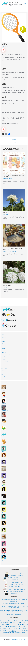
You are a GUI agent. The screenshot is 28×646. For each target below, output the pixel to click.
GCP (3, 339)
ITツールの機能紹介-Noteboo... (15, 575)
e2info (26, 621)
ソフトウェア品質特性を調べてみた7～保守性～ (13, 248)
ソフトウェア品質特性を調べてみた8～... (15, 580)
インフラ (23, 626)
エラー (22, 628)
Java (3, 346)
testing (9, 626)
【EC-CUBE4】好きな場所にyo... (15, 586)
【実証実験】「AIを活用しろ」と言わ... (15, 577)
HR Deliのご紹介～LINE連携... (15, 573)
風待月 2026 (7, 285)
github (15, 622)
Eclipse (8, 622)
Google (3, 341)
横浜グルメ (4, 376)
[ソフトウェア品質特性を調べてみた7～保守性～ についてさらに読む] (14, 235)
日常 (3, 46)
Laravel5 (11, 624)
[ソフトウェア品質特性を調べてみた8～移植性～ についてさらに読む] (14, 162)
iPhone (25, 622)
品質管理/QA (5, 178)
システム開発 (5, 361)
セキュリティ (5, 363)
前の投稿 (14, 139)
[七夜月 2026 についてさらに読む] (14, 199)
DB (22, 621)
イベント (19, 626)
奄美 (7, 632)
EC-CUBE (4, 337)
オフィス (24, 628)
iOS (2, 343)
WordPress (4, 352)
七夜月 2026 (7, 212)
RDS (27, 624)
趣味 (24, 632)
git (13, 622)
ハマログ (13, 2)
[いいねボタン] (3, 50)
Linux (15, 624)
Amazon (3, 621)
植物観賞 (12, 632)
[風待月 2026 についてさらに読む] (14, 272)
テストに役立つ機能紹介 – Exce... (15, 582)
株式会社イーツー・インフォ (18, 639)
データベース (14, 630)
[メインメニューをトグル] (25, 3)
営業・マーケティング (7, 370)
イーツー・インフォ (6, 354)
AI (0, 620)
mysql (19, 624)
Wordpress (14, 626)
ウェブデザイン (5, 357)
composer (20, 620)
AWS (3, 334)
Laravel (3, 348)
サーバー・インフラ (6, 359)
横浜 (3, 374)
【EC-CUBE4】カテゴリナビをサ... (15, 584)
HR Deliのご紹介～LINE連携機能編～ (14, 614)
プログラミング (20, 630)
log (16, 624)
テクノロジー (5, 365)
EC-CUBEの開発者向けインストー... (15, 591)
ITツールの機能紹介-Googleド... (15, 593)
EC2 (6, 622)
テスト (9, 630)
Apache (8, 621)
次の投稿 (14, 142)
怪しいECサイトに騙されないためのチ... (15, 589)
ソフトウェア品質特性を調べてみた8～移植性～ (13, 176)
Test (5, 626)
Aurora (11, 620)
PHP (3, 350)
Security (2, 626)
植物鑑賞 (18, 632)
